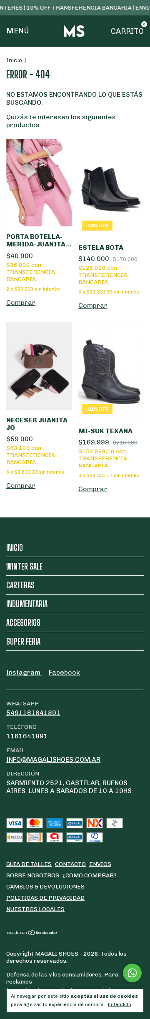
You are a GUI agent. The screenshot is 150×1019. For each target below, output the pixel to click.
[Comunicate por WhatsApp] (132, 973)
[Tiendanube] (32, 933)
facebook (64, 672)
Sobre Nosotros (32, 875)
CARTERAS (20, 585)
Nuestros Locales (35, 909)
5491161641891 (33, 713)
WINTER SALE (24, 566)
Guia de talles (29, 864)
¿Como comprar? (89, 875)
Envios (100, 864)
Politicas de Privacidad (45, 897)
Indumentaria (27, 604)
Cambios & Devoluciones (45, 886)
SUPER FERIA (23, 641)
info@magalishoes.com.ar (53, 759)
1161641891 (27, 736)
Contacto (70, 864)
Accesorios (23, 622)
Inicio (14, 60)
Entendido (119, 1004)
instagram (24, 672)
